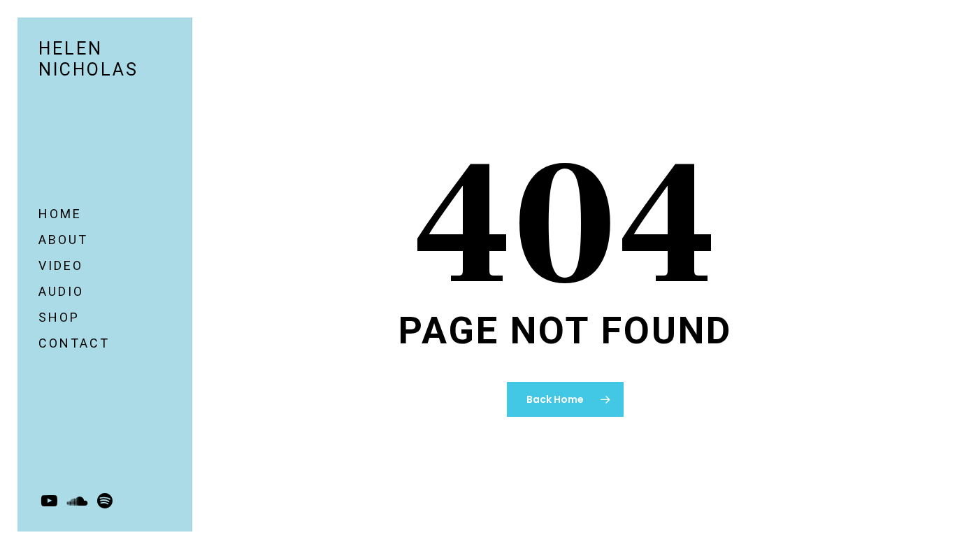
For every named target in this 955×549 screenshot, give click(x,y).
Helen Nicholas (88, 59)
